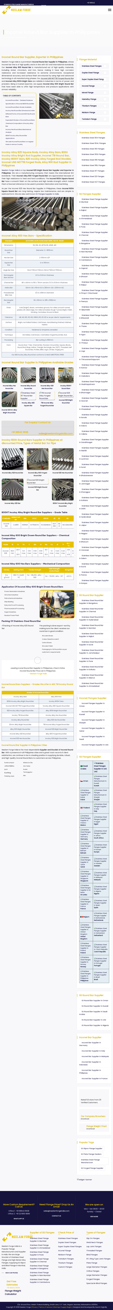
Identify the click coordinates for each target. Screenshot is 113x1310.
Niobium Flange (88, 112)
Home (5, 37)
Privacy (35, 1307)
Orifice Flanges (92, 1271)
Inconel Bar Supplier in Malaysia (95, 1056)
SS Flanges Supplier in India (47, 194)
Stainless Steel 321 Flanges (93, 176)
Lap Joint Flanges (93, 1246)
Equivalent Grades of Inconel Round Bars (20, 120)
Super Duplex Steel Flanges (70, 1246)
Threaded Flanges (94, 1250)
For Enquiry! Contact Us (38, 422)
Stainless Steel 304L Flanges (94, 143)
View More (94, 1217)
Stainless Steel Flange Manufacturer (90, 1161)
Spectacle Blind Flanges (96, 1283)
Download (85, 1119)
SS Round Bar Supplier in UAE (94, 1020)
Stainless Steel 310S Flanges (93, 154)
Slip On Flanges (93, 1238)
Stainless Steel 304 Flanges (93, 137)
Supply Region (66, 1307)
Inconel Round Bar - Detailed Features (19, 100)
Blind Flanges (92, 1254)
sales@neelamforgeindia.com (56, 433)
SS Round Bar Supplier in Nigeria (95, 1025)
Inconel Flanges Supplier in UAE (95, 745)
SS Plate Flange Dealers (91, 1154)
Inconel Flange (88, 86)
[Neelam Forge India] (16, 10)
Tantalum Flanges (66, 1259)
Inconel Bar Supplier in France (94, 1078)
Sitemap (56, 1307)
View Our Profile (11, 1273)
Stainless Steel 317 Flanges (93, 171)
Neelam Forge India (10, 170)
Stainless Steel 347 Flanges (93, 182)
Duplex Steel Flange (90, 72)
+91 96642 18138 (19, 432)
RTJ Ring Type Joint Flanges (98, 1259)
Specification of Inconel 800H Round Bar (20, 104)
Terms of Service (45, 1307)
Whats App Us (19, 1219)
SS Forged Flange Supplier (92, 1168)
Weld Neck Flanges (94, 1242)
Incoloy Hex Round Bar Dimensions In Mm (20, 111)
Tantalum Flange (89, 119)
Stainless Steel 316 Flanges (93, 160)
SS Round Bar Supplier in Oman (95, 1000)
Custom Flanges (65, 1267)
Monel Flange (87, 92)
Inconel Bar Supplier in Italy (93, 1051)
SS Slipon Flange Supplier (91, 1148)
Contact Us (56, 1216)
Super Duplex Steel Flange (93, 79)
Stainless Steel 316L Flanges (93, 165)
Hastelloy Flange (89, 99)
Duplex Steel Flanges (67, 1242)
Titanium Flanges (89, 106)
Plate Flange (91, 1263)
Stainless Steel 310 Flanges (93, 149)
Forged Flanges (93, 1279)
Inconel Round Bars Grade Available (18, 107)
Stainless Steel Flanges (92, 66)
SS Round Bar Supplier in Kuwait (95, 1006)
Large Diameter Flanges (96, 1267)
